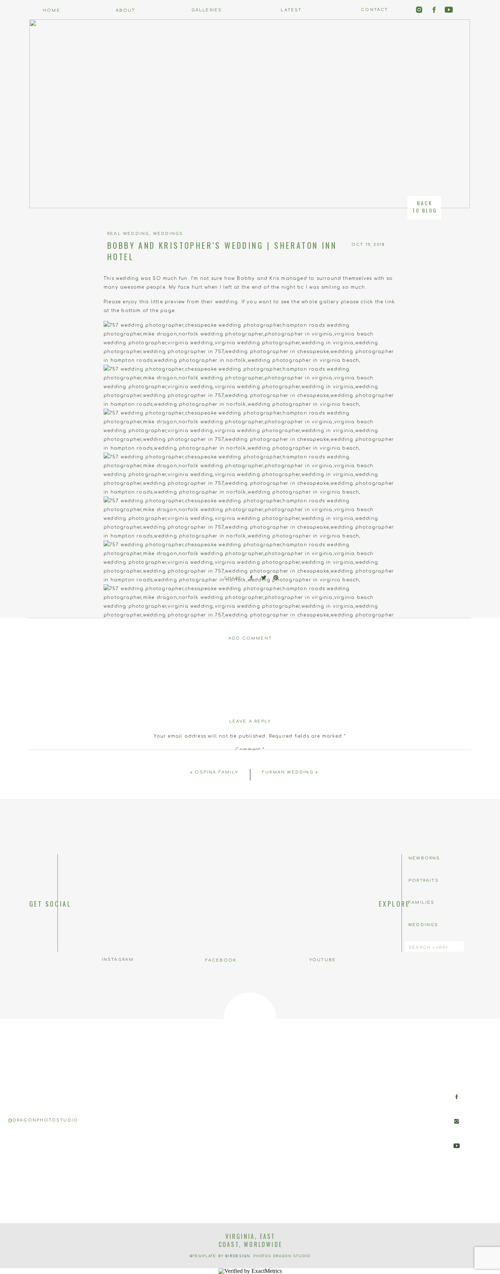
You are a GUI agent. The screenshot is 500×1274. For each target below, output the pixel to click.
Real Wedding (128, 233)
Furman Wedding (288, 772)
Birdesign (237, 1256)
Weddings (168, 233)
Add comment (250, 638)
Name (250, 836)
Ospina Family (216, 772)
